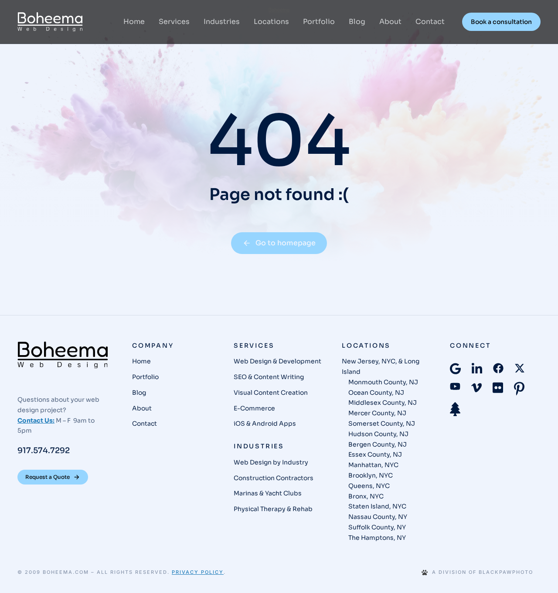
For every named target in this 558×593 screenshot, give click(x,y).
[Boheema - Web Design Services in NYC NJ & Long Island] (62, 355)
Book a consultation (501, 22)
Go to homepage (285, 242)
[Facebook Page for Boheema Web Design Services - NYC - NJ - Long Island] (498, 368)
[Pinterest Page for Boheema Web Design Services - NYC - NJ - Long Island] (519, 389)
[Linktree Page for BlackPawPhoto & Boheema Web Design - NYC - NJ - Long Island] (455, 409)
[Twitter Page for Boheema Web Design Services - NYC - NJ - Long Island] (519, 368)
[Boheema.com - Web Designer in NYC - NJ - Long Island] (50, 22)
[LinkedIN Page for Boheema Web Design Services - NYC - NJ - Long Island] (477, 369)
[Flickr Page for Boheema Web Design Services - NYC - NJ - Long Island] (498, 387)
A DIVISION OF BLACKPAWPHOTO (482, 572)
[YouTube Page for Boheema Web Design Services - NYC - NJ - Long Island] (455, 386)
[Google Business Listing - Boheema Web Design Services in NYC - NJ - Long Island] (455, 368)
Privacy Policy (198, 572)
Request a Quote (47, 477)
